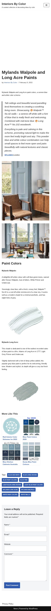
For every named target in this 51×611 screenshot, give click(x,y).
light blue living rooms (12, 484)
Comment (8, 554)
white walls (25, 494)
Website (7, 544)
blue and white (14, 475)
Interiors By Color (10, 82)
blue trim (23, 480)
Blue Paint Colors (10, 480)
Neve (16, 609)
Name (7, 525)
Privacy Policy (7, 604)
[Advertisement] (25, 43)
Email (7, 534)
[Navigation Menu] (46, 5)
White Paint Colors (10, 494)
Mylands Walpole (27, 489)
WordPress (33, 609)
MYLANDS (9, 155)
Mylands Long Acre (10, 489)
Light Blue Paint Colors (34, 484)
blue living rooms (30, 475)
